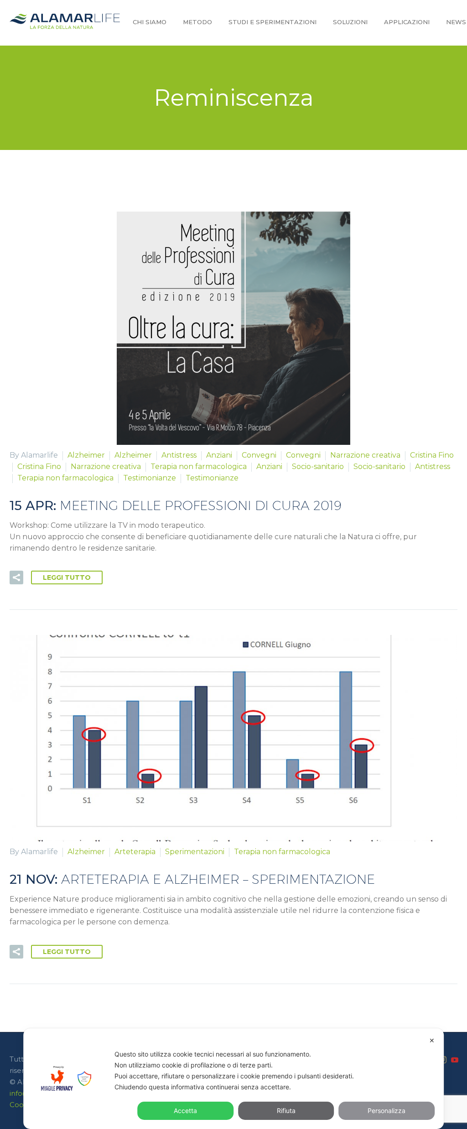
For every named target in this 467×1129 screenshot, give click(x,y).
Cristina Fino (432, 455)
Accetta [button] (185, 1110)
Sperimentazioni (194, 851)
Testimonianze (149, 478)
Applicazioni (407, 22)
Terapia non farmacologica (198, 466)
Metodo (197, 22)
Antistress (179, 455)
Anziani (219, 455)
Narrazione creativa (365, 455)
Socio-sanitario (318, 466)
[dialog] (233, 1078)
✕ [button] (432, 1040)
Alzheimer (86, 455)
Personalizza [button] (386, 1110)
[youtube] (454, 1059)
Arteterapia (135, 851)
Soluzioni (350, 22)
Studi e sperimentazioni (272, 22)
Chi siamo (149, 22)
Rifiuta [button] (286, 1110)
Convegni (259, 455)
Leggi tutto (67, 577)
